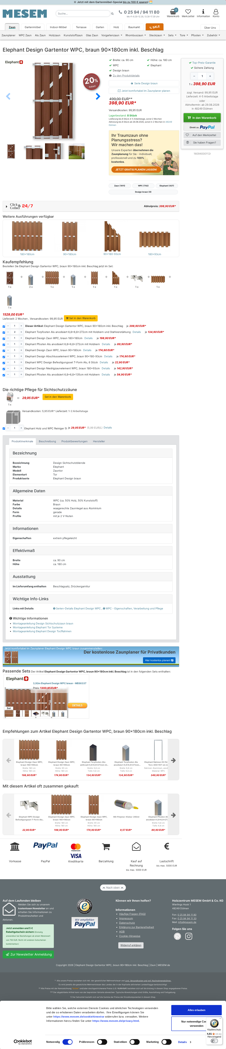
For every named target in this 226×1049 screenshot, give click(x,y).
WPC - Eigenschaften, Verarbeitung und (134, 608)
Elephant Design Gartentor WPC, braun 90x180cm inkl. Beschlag (74, 326)
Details (182, 1042)
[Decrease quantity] (194, 76)
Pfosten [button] (196, 35)
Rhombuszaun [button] (135, 35)
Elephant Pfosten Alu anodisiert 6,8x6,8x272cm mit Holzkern (62, 344)
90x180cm (69, 254)
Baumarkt (134, 27)
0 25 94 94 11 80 (187, 914)
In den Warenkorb (204, 118)
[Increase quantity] (210, 76)
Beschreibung (47, 441)
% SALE (154, 27)
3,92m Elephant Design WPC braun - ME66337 (59, 683)
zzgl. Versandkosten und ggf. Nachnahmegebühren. (148, 981)
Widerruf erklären (130, 945)
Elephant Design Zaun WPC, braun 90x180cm (53, 350)
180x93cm (154, 254)
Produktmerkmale (22, 441)
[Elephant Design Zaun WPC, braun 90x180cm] (94, 277)
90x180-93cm (112, 254)
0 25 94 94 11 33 (187, 918)
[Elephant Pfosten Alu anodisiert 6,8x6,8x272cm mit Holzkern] (73, 277)
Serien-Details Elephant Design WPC (79, 608)
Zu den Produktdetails (126, 75)
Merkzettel (188, 16)
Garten (100, 27)
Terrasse (81, 27)
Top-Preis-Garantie (204, 62)
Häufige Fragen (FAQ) (132, 914)
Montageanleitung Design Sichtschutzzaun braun (43, 623)
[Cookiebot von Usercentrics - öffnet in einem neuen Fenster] (22, 1042)
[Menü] (220, 1019)
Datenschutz (127, 922)
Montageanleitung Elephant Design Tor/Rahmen (42, 631)
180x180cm (27, 254)
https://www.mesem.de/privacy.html (115, 1020)
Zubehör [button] (212, 35)
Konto (216, 16)
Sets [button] (171, 35)
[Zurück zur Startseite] (25, 13)
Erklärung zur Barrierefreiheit (136, 927)
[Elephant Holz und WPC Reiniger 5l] (9, 397)
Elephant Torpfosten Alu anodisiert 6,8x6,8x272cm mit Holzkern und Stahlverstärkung (78, 332)
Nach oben (113, 887)
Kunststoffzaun (73, 35)
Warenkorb (173, 13)
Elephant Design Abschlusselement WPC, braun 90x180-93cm (63, 356)
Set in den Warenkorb (82, 318)
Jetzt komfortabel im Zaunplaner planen (145, 90)
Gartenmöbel (33, 27)
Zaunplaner (8, 35)
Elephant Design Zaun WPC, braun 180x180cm (53, 338)
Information (203, 16)
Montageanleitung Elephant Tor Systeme (38, 627)
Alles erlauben (196, 1010)
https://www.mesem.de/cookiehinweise (78, 1016)
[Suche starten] (112, 13)
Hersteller (99, 441)
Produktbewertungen (74, 441)
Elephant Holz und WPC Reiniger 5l (45, 428)
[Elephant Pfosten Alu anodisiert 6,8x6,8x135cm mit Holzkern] (10, 298)
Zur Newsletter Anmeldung (31, 954)
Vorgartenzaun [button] (110, 35)
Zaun (12, 27)
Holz (116, 27)
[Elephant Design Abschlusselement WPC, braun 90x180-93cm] (116, 277)
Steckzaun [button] (156, 35)
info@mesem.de (187, 922)
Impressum (126, 918)
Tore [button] (183, 35)
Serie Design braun (146, 83)
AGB (122, 931)
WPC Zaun (25, 35)
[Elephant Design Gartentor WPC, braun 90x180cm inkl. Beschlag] (10, 277)
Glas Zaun (92, 35)
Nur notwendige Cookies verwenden (196, 1023)
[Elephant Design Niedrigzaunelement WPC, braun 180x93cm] (158, 277)
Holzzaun (54, 35)
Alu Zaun (40, 35)
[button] (98, 96)
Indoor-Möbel (58, 27)
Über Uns (210, 27)
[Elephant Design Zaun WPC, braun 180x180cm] (52, 277)
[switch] (102, 1042)
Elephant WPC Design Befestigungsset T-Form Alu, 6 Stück (61, 362)
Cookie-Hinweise (129, 936)
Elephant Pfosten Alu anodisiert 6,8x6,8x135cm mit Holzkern (62, 374)
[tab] (22, 441)
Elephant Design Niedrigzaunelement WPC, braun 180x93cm (62, 368)
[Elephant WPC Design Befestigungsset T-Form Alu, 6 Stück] (137, 277)
